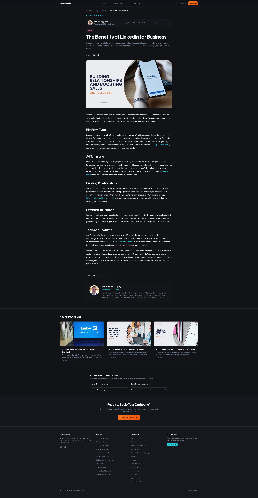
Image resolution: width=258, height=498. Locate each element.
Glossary (134, 460)
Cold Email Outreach (102, 442)
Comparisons (136, 471)
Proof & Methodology (138, 445)
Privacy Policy (193, 490)
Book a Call (193, 3)
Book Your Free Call (127, 417)
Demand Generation (102, 456)
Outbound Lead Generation (105, 460)
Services (104, 3)
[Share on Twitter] (98, 55)
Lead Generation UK (102, 453)
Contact (134, 474)
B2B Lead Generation (103, 449)
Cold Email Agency (102, 438)
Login (182, 3)
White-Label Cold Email (103, 474)
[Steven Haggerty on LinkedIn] (123, 286)
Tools (127, 3)
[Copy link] (103, 55)
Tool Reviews (135, 464)
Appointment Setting (103, 445)
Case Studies (117, 3)
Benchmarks (135, 449)
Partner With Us (136, 482)
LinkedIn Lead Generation (104, 471)
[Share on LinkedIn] (94, 55)
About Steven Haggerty (111, 287)
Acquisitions (135, 478)
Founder (134, 442)
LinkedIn (103, 11)
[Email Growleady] (65, 447)
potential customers (123, 241)
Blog (134, 3)
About (141, 3)
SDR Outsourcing (101, 464)
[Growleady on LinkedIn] (61, 447)
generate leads (162, 144)
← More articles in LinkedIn (94, 15)
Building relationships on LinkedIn (100, 198)
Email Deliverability (102, 467)
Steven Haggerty (101, 22)
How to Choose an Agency (140, 453)
